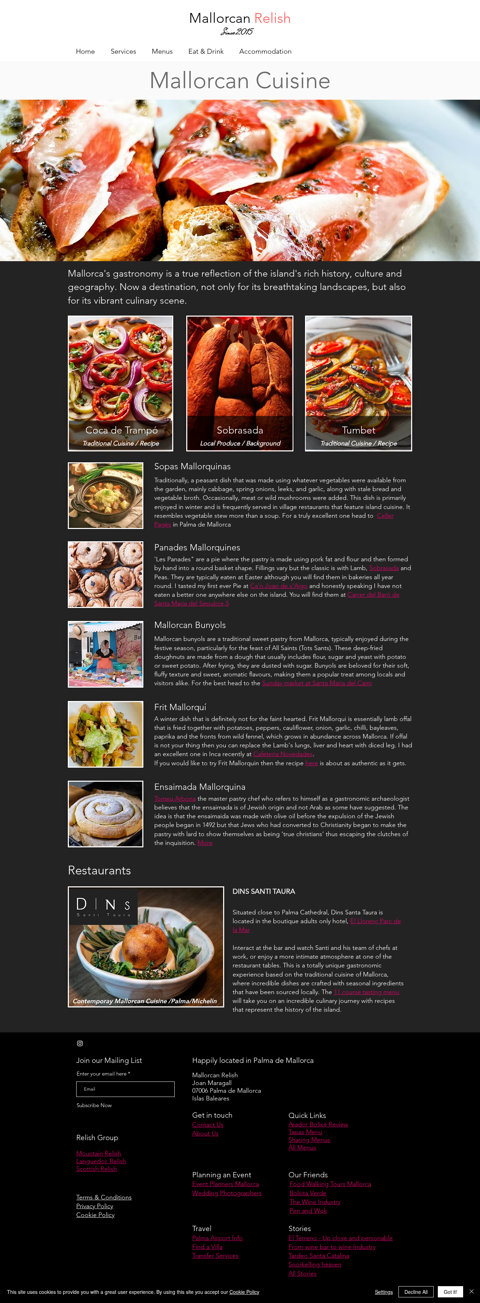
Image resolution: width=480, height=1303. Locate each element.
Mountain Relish (98, 1153)
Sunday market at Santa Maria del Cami (317, 683)
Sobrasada (384, 568)
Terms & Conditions (104, 1197)
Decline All (416, 1291)
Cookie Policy (95, 1215)
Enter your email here (102, 1073)
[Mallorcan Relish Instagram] (80, 1043)
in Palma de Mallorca (202, 524)
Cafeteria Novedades (283, 754)
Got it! (450, 1291)
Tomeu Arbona (175, 798)
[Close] (471, 1291)
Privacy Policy (94, 1206)
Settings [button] (384, 1291)
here (311, 763)
